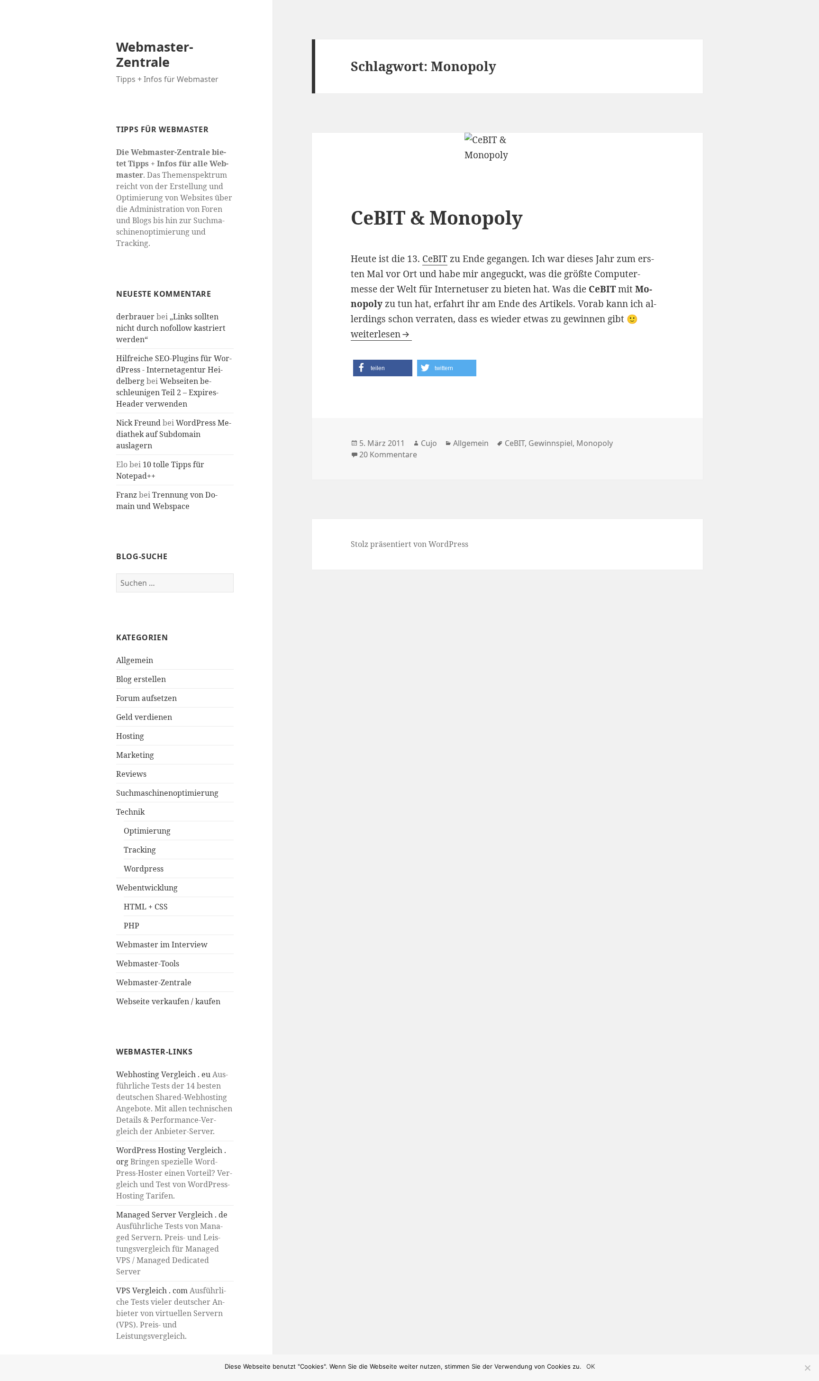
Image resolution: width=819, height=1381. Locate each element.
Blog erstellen (141, 679)
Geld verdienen (144, 717)
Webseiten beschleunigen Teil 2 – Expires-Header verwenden (167, 392)
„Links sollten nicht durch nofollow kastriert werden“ (171, 328)
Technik (130, 812)
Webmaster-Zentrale (154, 54)
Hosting (130, 736)
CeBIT (434, 259)
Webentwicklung (147, 887)
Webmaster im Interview (162, 944)
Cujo (429, 443)
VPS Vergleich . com (152, 1290)
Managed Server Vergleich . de (172, 1214)
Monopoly (594, 443)
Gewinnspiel (550, 443)
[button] (382, 368)
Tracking (140, 850)
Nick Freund (138, 423)
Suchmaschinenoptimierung (167, 793)
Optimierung (147, 831)
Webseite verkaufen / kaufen (168, 1001)
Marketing (135, 755)
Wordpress (144, 868)
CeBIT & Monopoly (437, 217)
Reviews (131, 774)
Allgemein (134, 660)
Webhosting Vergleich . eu (163, 1074)
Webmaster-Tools (147, 963)
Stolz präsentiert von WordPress (409, 544)
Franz (126, 495)
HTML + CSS (146, 906)
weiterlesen (381, 334)
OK (590, 1366)
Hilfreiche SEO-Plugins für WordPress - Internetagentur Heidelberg (174, 369)
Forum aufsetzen (146, 698)
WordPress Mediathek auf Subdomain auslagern (173, 434)
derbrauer (135, 316)
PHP (131, 925)
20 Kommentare (388, 454)
